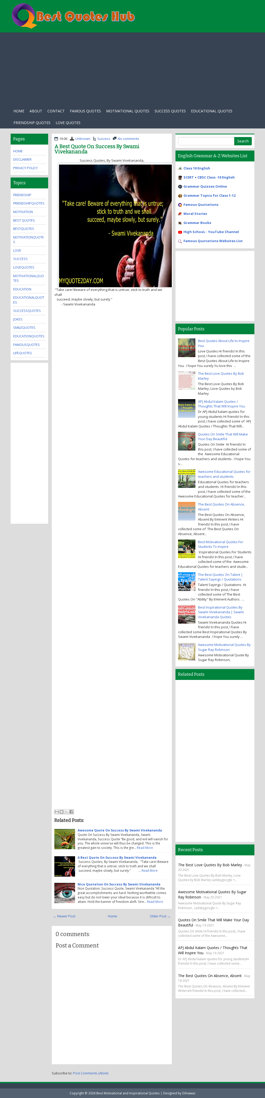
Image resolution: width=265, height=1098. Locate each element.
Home (18, 110)
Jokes (18, 319)
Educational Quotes (211, 110)
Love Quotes (68, 122)
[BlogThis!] (61, 811)
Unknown (82, 138)
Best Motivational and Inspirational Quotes (128, 1093)
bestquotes (23, 228)
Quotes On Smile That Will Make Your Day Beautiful (223, 436)
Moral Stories (195, 213)
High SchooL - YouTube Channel (211, 231)
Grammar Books (197, 222)
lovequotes (23, 267)
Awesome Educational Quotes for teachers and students (224, 474)
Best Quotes (24, 220)
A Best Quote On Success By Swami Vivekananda (96, 149)
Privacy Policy (25, 168)
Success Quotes (170, 110)
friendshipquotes (29, 203)
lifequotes (22, 353)
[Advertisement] (132, 68)
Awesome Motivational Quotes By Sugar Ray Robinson (224, 647)
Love (17, 250)
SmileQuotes (24, 327)
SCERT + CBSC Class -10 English (209, 177)
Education (22, 289)
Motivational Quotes (127, 110)
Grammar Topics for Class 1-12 (209, 195)
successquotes (27, 310)
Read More (145, 847)
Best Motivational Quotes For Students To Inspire (220, 544)
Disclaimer (22, 159)
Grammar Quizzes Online (205, 186)
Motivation (23, 211)
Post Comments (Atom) (90, 1073)
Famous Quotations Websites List (213, 240)
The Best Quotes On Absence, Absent (210, 975)
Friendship (22, 195)
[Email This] (56, 811)
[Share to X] (66, 811)
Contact (56, 110)
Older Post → (160, 916)
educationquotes (29, 336)
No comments (128, 138)
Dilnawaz (188, 1093)
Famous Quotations (200, 204)
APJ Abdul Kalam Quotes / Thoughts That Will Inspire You (221, 404)
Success (103, 138)
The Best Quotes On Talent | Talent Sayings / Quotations (220, 577)
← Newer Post (64, 916)
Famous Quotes (85, 110)
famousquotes (26, 344)
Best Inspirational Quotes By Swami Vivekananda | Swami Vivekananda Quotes (221, 612)
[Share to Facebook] (71, 811)
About (36, 110)
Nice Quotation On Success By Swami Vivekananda (119, 884)
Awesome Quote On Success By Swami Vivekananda (120, 830)
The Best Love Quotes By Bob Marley (210, 864)
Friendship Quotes (31, 122)
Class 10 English (196, 168)
